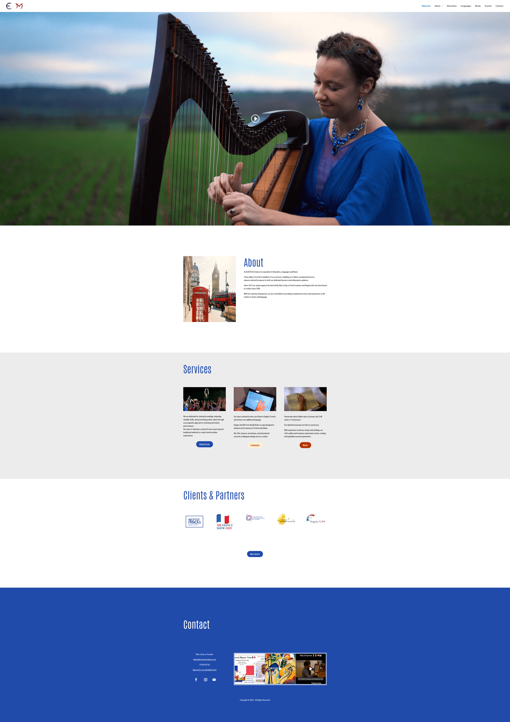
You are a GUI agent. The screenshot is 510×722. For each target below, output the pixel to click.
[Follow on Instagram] (205, 679)
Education (452, 6)
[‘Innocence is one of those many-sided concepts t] (280, 669)
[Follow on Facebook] (196, 679)
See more (255, 554)
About (437, 6)
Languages (466, 6)
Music (478, 6)
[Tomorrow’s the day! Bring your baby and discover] (311, 669)
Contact (499, 6)
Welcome (426, 6)
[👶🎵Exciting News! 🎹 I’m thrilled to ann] (250, 669)
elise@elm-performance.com (204, 659)
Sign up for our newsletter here (204, 670)
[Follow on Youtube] (214, 680)
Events (488, 6)
